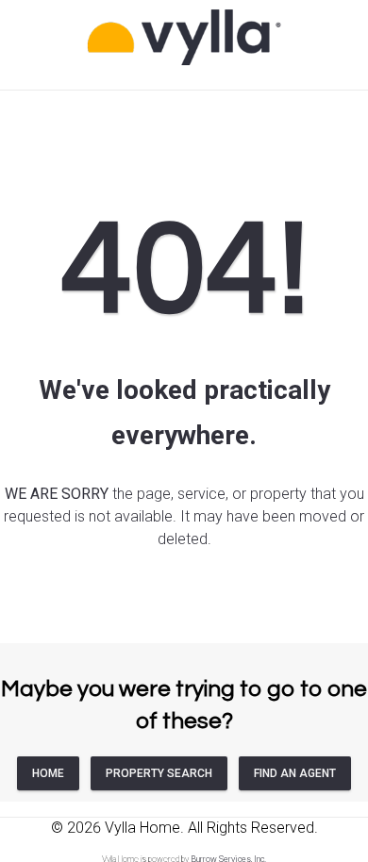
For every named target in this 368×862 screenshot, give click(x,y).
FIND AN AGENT (295, 773)
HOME (48, 773)
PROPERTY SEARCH (159, 773)
